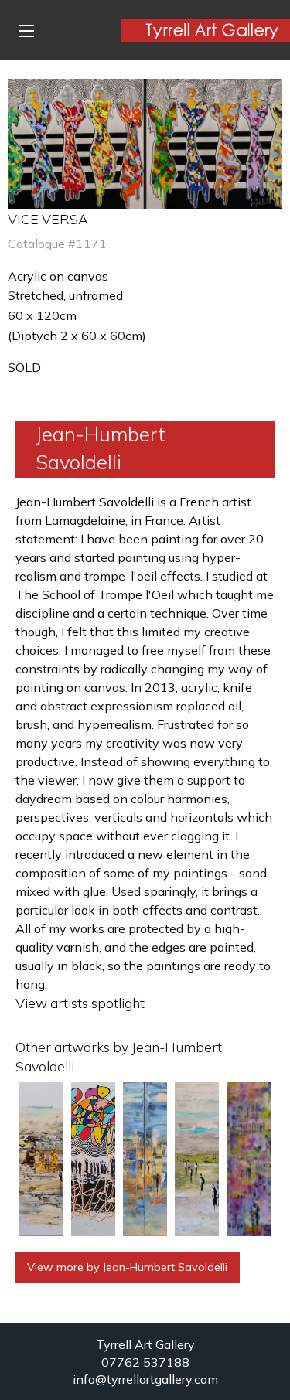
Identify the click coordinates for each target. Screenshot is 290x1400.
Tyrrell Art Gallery (145, 1344)
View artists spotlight (80, 1002)
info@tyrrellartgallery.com (145, 1379)
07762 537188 (145, 1362)
